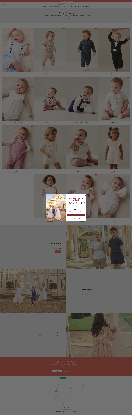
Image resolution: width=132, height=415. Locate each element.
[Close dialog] (85, 195)
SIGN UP (76, 215)
